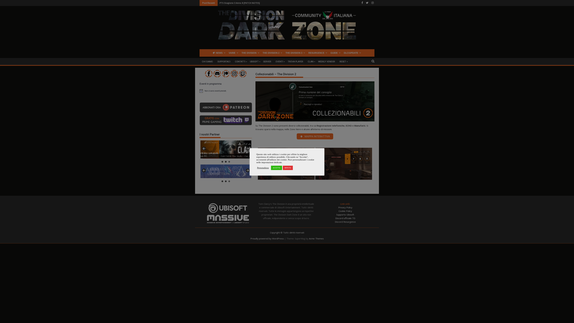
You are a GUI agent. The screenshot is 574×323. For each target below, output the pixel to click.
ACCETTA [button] (276, 168)
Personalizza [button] (263, 168)
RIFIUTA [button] (288, 168)
